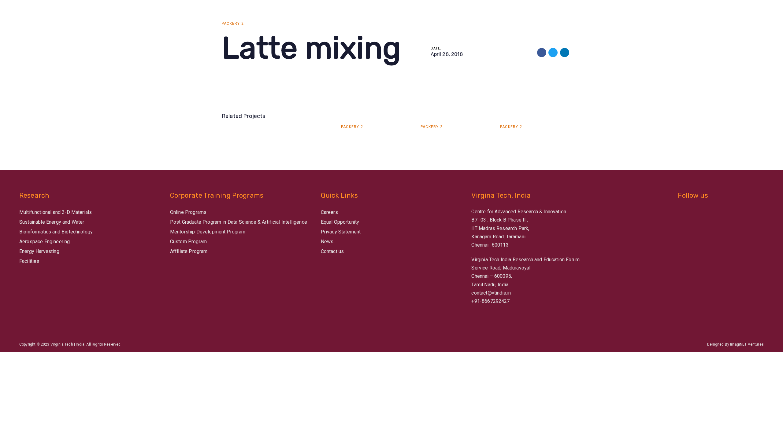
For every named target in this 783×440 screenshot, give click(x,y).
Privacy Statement (341, 232)
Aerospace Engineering (44, 241)
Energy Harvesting (39, 251)
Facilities (29, 261)
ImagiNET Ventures (747, 344)
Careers (329, 212)
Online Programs (188, 212)
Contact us (332, 251)
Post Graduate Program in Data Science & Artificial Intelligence (238, 222)
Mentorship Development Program (208, 232)
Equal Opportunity (340, 222)
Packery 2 (233, 23)
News (327, 241)
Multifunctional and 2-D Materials (55, 212)
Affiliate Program (189, 251)
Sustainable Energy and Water (51, 222)
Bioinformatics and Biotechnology (56, 232)
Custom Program (188, 241)
